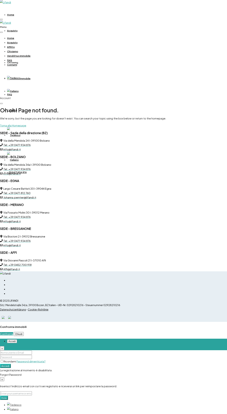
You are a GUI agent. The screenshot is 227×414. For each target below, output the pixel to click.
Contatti (12, 64)
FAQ (9, 94)
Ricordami (10, 361)
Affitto (11, 47)
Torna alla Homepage (13, 125)
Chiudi (18, 333)
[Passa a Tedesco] (13, 78)
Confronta (6, 333)
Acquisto (12, 30)
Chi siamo (12, 51)
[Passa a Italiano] (13, 409)
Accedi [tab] (12, 341)
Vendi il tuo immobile (19, 55)
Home (10, 14)
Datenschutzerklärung (13, 309)
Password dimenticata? (31, 361)
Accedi (5, 365)
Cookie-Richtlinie (38, 309)
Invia (4, 397)
